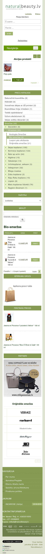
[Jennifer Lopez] (25, 444)
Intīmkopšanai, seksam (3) (20, 164)
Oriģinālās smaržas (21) (20, 143)
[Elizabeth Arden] (25, 428)
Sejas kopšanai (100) (17, 147)
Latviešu (28, 14)
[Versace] (25, 412)
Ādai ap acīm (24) (16, 154)
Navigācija (12, 48)
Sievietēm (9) (14, 127)
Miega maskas (14, 171)
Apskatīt (34, 83)
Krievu (37, 14)
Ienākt (9, 33)
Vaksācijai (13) (15, 161)
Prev (35, 56)
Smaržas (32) (11, 123)
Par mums (10, 477)
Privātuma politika (14, 491)
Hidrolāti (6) (10, 101)
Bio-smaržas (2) (16, 137)
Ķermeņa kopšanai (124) (19, 150)
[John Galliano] (25, 453)
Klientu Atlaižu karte (15, 484)
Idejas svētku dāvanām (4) (17, 120)
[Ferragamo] (25, 436)
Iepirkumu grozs (22, 276)
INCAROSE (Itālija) (14, 504)
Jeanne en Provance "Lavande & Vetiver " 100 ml (12, 260)
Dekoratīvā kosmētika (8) (16, 98)
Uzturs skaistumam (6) (15, 116)
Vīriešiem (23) (14, 130)
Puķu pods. (8, 74)
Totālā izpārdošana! (14, 112)
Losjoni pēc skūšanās (19, 140)
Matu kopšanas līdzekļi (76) (20, 184)
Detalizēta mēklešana (11, 217)
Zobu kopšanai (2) (16, 174)
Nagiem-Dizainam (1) (17, 188)
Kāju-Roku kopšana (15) (19, 177)
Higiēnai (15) (14, 157)
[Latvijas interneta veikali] (10, 551)
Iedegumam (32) (15, 167)
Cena (23, 233)
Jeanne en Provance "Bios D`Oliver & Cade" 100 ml (11, 243)
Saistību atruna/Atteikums (17, 487)
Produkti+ (9, 233)
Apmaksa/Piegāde (14, 480)
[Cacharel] (25, 420)
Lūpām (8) (13, 181)
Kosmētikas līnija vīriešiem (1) (18, 109)
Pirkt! (35, 243)
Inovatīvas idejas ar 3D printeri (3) (20, 105)
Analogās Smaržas (17, 134)
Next (39, 56)
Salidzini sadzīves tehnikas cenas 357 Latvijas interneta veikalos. (6, 547)
